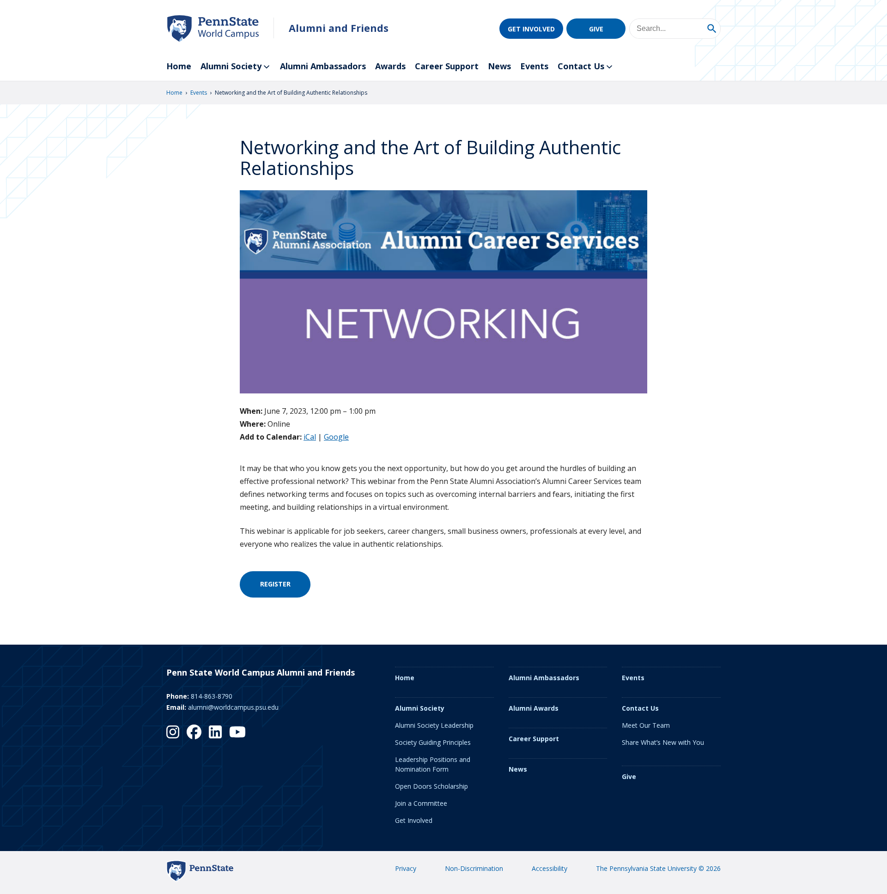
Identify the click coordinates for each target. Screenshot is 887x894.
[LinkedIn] (215, 732)
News (499, 66)
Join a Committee (421, 803)
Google (336, 437)
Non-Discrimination (474, 868)
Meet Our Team (646, 725)
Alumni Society (230, 66)
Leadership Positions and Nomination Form (432, 764)
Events (534, 66)
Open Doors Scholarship (431, 786)
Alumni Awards (534, 708)
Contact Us (581, 66)
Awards (390, 66)
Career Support (447, 66)
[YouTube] (237, 732)
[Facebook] (194, 732)
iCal (310, 437)
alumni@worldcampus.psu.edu (233, 707)
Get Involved (531, 28)
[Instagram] (172, 732)
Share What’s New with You (663, 742)
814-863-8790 (211, 696)
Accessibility (549, 868)
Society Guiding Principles (433, 742)
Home (178, 66)
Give (596, 28)
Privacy (405, 868)
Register (275, 584)
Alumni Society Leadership (434, 725)
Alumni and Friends (339, 28)
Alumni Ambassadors (323, 66)
